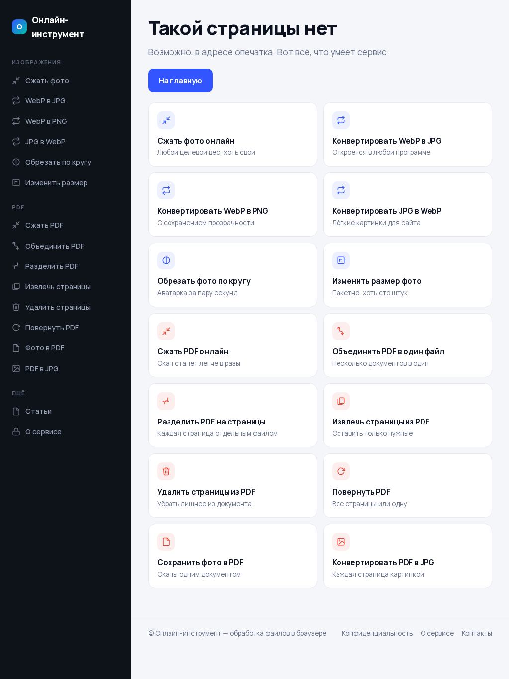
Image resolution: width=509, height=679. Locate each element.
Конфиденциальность (377, 633)
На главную (180, 80)
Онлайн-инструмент (50, 27)
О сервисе (437, 633)
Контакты (477, 633)
